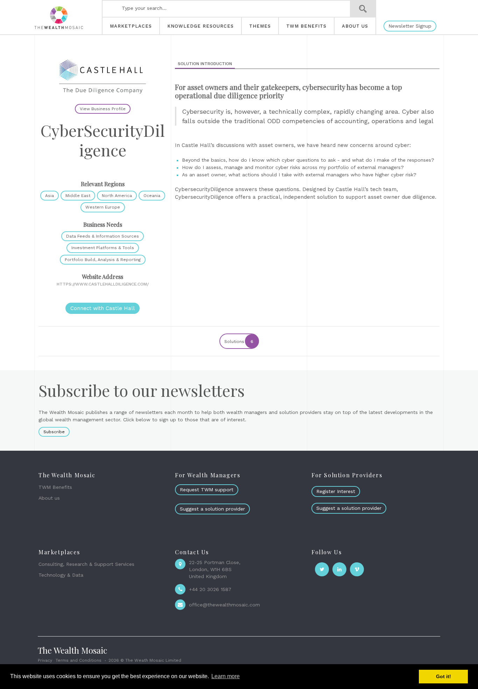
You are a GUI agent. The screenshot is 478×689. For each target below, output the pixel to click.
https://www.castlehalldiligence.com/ (103, 284)
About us (49, 498)
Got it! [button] (443, 676)
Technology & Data (60, 575)
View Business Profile (103, 108)
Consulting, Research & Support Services (86, 564)
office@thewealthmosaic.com (224, 604)
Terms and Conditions (78, 660)
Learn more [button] (225, 676)
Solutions (238, 341)
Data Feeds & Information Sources (102, 236)
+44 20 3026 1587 (210, 589)
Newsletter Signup (409, 26)
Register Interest (335, 491)
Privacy (45, 660)
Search (363, 8)
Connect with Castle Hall (102, 308)
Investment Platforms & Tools (102, 247)
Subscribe (54, 431)
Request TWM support (206, 489)
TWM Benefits (55, 487)
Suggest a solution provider (212, 509)
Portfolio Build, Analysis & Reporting (103, 259)
